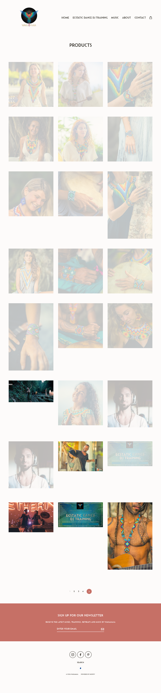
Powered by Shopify (88, 674)
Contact (140, 17)
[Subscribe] (102, 629)
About (126, 17)
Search (80, 662)
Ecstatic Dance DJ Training (90, 17)
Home (65, 17)
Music (115, 17)
